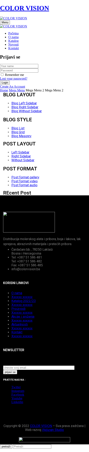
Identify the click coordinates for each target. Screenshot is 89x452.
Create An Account (12, 86)
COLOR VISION (24, 8)
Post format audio (24, 185)
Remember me (14, 75)
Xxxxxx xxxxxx (21, 297)
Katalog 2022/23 (23, 301)
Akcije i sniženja (22, 317)
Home (4, 90)
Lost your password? (13, 78)
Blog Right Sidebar (24, 107)
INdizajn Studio (53, 430)
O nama (16, 293)
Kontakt (16, 332)
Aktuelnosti (19, 324)
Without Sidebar (22, 160)
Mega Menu (17, 90)
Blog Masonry (21, 136)
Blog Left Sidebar (24, 103)
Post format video (24, 181)
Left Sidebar (20, 152)
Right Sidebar (21, 156)
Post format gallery (25, 177)
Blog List (17, 128)
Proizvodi (18, 309)
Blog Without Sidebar (26, 111)
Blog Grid (18, 132)
